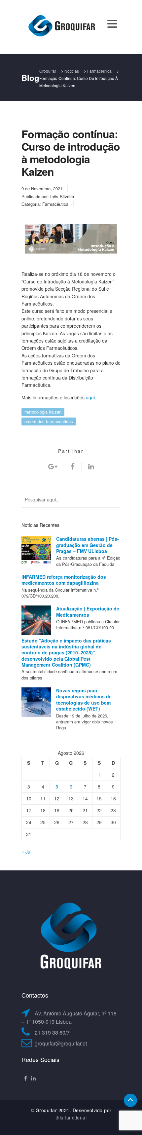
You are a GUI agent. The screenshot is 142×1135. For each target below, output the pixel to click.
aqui (90, 397)
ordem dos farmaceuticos (48, 421)
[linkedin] (91, 466)
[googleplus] (52, 466)
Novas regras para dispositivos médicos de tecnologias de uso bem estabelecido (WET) (84, 699)
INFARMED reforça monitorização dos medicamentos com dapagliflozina (63, 579)
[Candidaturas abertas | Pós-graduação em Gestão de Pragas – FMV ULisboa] (36, 551)
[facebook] (73, 466)
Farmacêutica (55, 204)
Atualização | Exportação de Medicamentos (87, 611)
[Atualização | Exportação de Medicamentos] (36, 620)
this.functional (71, 1117)
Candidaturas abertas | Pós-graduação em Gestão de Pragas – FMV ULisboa (87, 544)
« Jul (26, 851)
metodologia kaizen (42, 412)
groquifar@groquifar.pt (61, 1043)
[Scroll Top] (130, 1100)
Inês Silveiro (62, 196)
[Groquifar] (61, 26)
